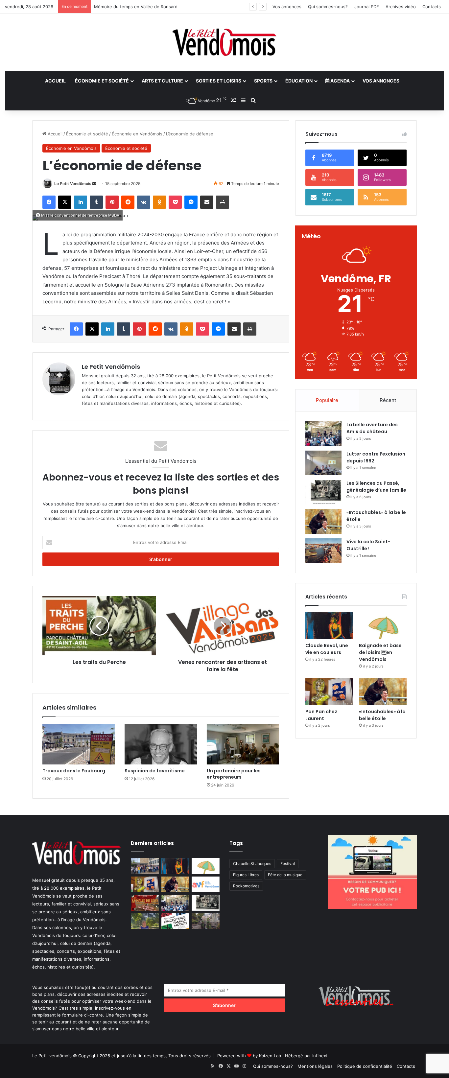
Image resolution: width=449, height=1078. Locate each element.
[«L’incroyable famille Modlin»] (175, 921)
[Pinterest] (112, 202)
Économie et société (102, 80)
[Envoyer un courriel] (94, 183)
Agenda (339, 80)
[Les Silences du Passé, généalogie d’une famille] (323, 492)
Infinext (320, 1055)
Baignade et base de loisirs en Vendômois (380, 652)
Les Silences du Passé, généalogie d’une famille (376, 486)
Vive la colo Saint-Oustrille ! (368, 545)
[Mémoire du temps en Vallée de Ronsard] (145, 903)
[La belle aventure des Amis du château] (323, 433)
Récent (388, 400)
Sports (263, 80)
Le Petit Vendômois (72, 183)
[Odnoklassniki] (159, 202)
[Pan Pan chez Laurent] (329, 691)
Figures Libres (246, 874)
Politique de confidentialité (364, 1066)
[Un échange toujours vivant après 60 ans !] (145, 866)
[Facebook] (49, 202)
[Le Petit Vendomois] (224, 42)
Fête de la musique (285, 874)
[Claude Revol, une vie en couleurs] (329, 625)
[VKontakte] (143, 202)
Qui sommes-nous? (328, 6)
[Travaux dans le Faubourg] (78, 744)
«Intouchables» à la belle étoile (382, 715)
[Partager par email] (206, 202)
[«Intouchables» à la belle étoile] (323, 521)
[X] (64, 202)
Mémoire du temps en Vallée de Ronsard (135, 6)
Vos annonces (286, 6)
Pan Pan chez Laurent (321, 715)
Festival (287, 863)
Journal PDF (366, 6)
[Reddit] (127, 202)
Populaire (327, 400)
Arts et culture (162, 80)
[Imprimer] (222, 202)
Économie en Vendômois (137, 133)
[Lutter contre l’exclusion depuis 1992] (323, 463)
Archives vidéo (401, 6)
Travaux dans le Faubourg (73, 770)
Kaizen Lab (270, 1055)
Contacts (431, 6)
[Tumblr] (96, 202)
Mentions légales (315, 1066)
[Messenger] (191, 202)
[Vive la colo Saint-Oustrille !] (323, 550)
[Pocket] (175, 202)
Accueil (55, 80)
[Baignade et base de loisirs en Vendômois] (383, 625)
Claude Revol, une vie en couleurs (326, 649)
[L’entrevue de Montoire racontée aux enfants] (145, 921)
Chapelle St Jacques (252, 863)
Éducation (299, 80)
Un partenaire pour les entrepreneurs (234, 773)
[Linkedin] (80, 202)
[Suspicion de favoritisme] (161, 744)
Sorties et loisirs (218, 80)
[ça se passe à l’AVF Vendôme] (206, 884)
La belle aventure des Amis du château (372, 428)
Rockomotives (246, 885)
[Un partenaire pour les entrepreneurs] (243, 744)
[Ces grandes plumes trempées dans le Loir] (206, 921)
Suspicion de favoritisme (155, 770)
